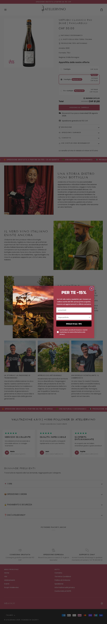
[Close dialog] (91, 288)
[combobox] (73, 317)
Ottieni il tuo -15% (74, 323)
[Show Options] (90, 317)
